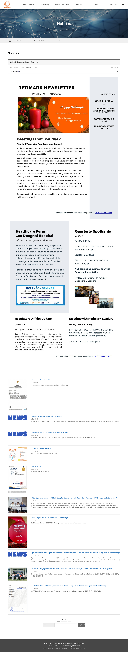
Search (83, 625)
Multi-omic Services (62, 4)
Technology (45, 4)
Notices (79, 4)
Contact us (112, 4)
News (96, 4)
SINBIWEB (82, 648)
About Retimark (28, 4)
